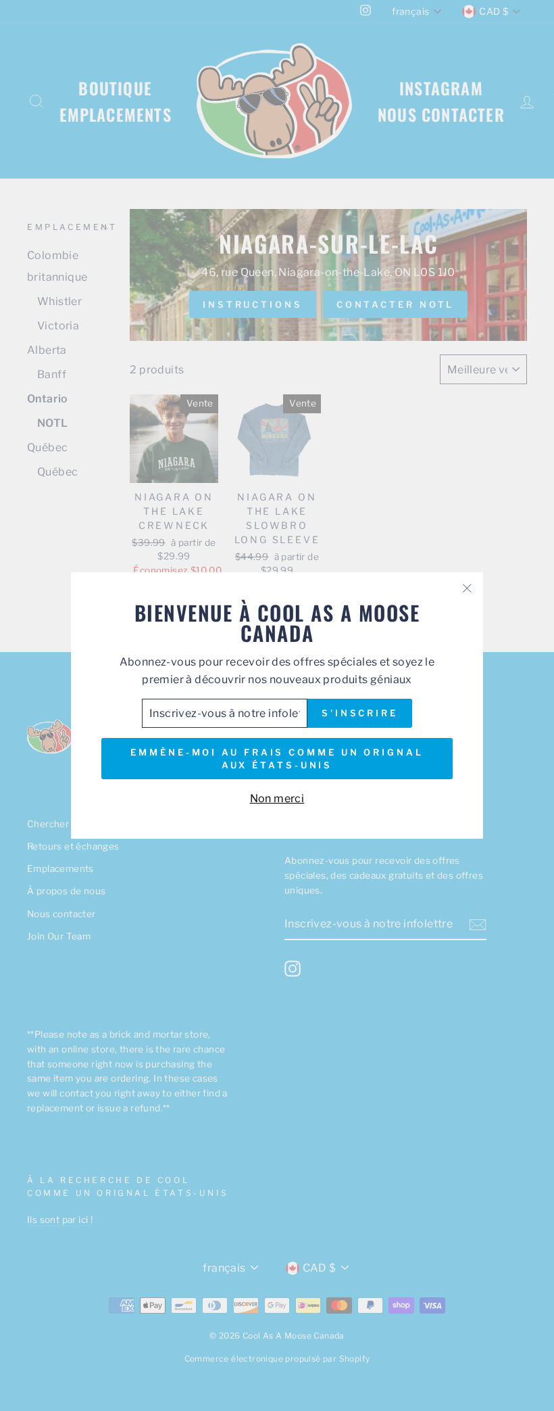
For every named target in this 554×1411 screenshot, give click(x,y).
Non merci (277, 798)
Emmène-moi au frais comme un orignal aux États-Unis (276, 758)
